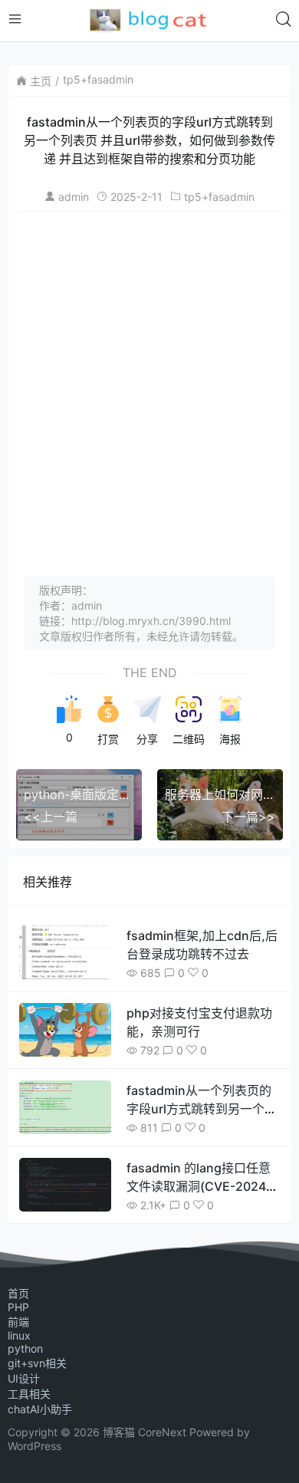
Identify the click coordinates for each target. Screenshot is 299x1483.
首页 (18, 1293)
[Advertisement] (149, 388)
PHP (18, 1307)
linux (19, 1335)
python (25, 1348)
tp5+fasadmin (98, 79)
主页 (40, 80)
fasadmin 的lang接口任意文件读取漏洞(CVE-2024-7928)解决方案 (199, 1186)
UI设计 (24, 1378)
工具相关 (29, 1393)
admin (73, 196)
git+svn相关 (37, 1363)
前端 (18, 1321)
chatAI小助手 (40, 1409)
